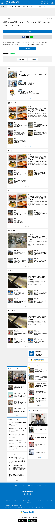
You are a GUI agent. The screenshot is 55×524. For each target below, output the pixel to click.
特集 (44, 6)
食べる (11, 6)
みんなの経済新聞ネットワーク (27, 512)
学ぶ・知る (38, 6)
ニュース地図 (6, 18)
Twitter (45, 2)
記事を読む (27, 48)
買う (24, 6)
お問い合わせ (49, 500)
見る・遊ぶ (17, 6)
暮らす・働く (30, 6)
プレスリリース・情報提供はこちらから (22, 500)
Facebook (42, 2)
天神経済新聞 (12, 2)
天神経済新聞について (8, 500)
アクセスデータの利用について (38, 500)
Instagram (48, 2)
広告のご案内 (29, 502)
